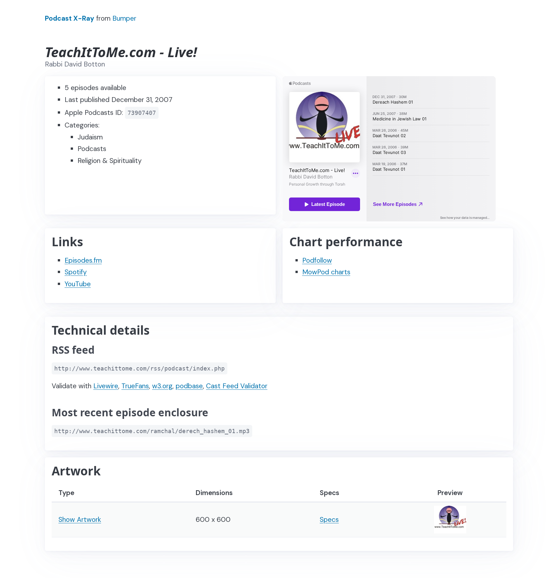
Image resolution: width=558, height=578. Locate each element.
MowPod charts (326, 272)
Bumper (124, 18)
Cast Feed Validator (236, 385)
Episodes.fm (83, 260)
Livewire (105, 385)
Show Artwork (79, 519)
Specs (329, 519)
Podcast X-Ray (69, 18)
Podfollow (317, 260)
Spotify (76, 272)
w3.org (162, 385)
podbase (189, 385)
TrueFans (135, 385)
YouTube (78, 284)
